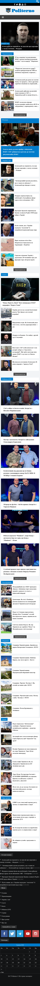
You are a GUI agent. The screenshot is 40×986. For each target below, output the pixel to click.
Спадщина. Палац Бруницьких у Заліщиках (23, 709)
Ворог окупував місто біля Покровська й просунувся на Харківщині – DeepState (24, 242)
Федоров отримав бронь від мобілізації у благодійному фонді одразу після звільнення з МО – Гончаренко (25, 198)
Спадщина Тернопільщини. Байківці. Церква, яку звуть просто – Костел (24, 659)
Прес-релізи (6, 798)
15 (30, 959)
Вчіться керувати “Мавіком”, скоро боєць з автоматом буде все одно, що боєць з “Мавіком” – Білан (18, 537)
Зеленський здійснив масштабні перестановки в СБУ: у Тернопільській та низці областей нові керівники (26, 93)
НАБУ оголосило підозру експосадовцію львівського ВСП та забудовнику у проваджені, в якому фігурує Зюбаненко (27, 104)
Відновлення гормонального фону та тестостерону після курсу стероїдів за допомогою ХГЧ (24, 817)
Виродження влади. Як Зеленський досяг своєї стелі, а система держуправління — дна (25, 324)
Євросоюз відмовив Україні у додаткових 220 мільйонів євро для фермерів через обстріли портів (26, 257)
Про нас (4, 923)
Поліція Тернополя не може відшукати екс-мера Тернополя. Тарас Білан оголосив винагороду (25, 751)
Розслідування (6, 582)
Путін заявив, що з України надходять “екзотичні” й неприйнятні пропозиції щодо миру (26, 227)
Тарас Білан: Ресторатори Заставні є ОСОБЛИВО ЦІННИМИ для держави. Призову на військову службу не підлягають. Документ (25, 777)
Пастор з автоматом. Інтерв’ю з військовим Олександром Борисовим (18, 440)
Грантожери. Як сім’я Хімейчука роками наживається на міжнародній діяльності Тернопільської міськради (24, 601)
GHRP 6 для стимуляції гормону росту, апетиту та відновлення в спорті (25, 803)
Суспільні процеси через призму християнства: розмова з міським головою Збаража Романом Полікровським (19, 571)
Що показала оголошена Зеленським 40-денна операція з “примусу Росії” (24, 363)
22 (30, 963)
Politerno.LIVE (7, 379)
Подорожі (5, 641)
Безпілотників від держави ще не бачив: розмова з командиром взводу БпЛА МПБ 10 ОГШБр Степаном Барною (19, 473)
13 (18, 959)
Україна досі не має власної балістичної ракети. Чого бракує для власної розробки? (24, 312)
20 (18, 963)
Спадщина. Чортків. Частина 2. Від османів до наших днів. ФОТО (24, 684)
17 (1, 963)
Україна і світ (5, 43)
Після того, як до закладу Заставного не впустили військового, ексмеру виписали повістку (25, 789)
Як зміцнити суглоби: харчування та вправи (24, 841)
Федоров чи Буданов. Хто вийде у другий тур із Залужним (25, 336)
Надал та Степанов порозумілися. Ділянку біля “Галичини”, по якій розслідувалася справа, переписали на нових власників (24, 615)
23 (36, 963)
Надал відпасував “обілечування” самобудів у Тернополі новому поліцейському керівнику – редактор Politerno (24, 727)
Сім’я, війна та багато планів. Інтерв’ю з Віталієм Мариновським (17, 409)
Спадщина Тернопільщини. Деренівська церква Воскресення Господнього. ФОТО (25, 646)
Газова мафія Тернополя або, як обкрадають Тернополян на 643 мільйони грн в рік (23, 764)
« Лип (2, 972)
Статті (4, 275)
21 (24, 963)
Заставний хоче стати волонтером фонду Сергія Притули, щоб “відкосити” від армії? (25, 738)
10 (1, 959)
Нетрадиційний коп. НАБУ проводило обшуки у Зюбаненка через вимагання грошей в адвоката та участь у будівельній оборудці (24, 590)
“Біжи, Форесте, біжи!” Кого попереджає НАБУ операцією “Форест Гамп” (19, 304)
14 (24, 959)
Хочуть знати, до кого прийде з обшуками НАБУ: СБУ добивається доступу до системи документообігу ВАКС (18, 151)
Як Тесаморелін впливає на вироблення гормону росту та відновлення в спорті (25, 829)
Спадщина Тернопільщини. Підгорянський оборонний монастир (24, 671)
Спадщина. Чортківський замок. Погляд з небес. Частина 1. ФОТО (25, 697)
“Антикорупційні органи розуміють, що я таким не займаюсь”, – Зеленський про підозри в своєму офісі (26, 183)
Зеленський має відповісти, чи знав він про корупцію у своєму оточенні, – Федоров (26, 168)
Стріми (4, 913)
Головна (4, 893)
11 (7, 959)
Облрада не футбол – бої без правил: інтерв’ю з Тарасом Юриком (19, 505)
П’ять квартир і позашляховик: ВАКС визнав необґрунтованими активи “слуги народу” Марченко (26, 59)
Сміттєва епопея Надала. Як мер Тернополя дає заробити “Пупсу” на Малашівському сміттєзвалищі (24, 627)
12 (13, 959)
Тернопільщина (6, 896)
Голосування (6, 916)
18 (7, 963)
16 (36, 959)
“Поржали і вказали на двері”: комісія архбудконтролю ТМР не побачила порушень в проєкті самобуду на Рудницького (26, 70)
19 (13, 963)
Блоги (4, 719)
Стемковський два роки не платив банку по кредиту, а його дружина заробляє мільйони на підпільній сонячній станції (26, 82)
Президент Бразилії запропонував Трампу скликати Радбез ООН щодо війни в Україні (26, 213)
